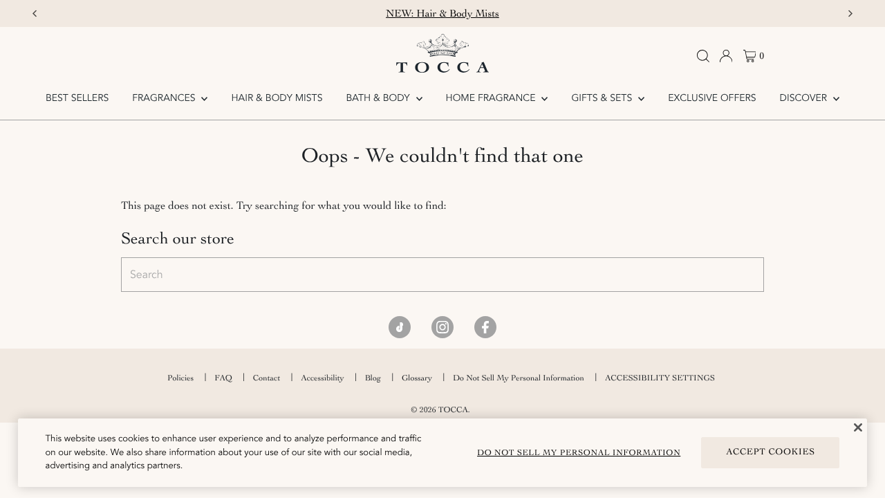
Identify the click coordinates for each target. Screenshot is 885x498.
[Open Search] (703, 56)
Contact (266, 377)
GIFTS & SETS (603, 98)
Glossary (417, 377)
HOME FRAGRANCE (492, 98)
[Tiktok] (400, 327)
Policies (180, 377)
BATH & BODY (379, 98)
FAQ (223, 377)
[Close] (858, 427)
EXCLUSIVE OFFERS (712, 98)
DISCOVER (805, 98)
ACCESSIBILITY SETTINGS (660, 377)
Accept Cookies (770, 452)
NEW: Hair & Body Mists (442, 13)
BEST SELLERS (77, 98)
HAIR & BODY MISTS (277, 98)
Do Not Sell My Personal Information (518, 377)
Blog (373, 377)
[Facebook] (485, 327)
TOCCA (453, 409)
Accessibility (322, 377)
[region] (443, 452)
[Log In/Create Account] (726, 56)
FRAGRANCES (165, 98)
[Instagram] (442, 327)
